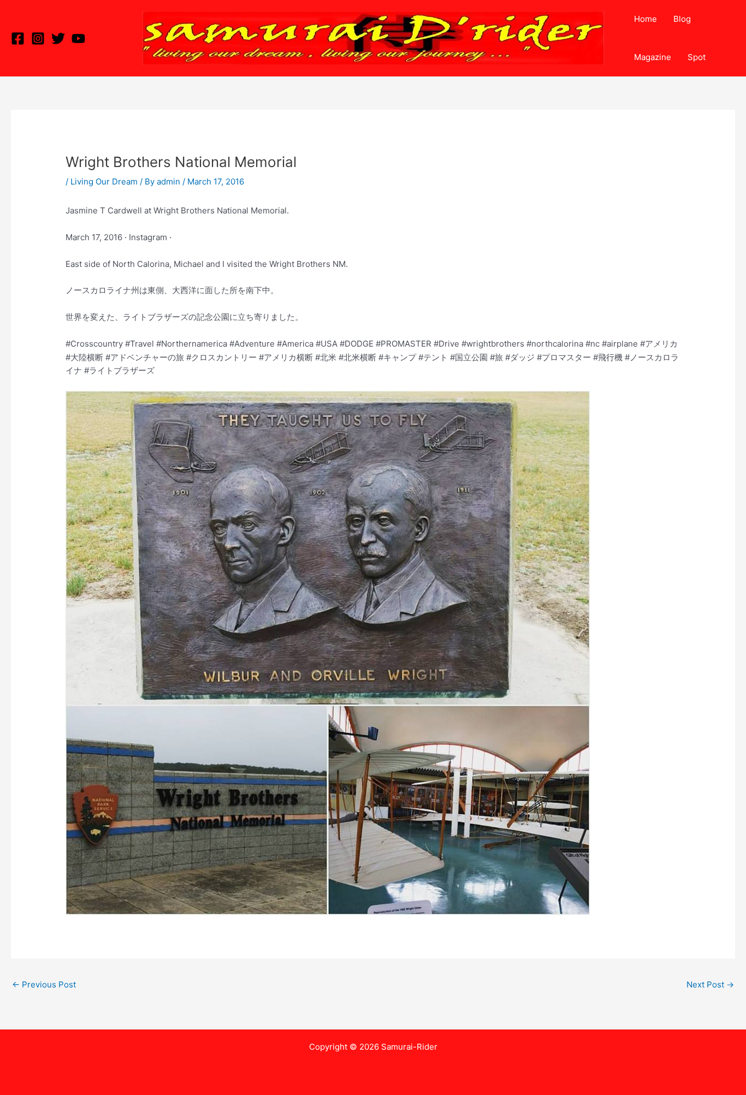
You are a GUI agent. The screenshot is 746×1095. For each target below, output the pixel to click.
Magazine (652, 57)
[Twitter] (58, 38)
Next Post (710, 984)
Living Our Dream (104, 181)
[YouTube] (78, 38)
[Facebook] (18, 38)
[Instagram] (38, 38)
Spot (697, 57)
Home (645, 19)
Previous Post (44, 984)
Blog (682, 19)
